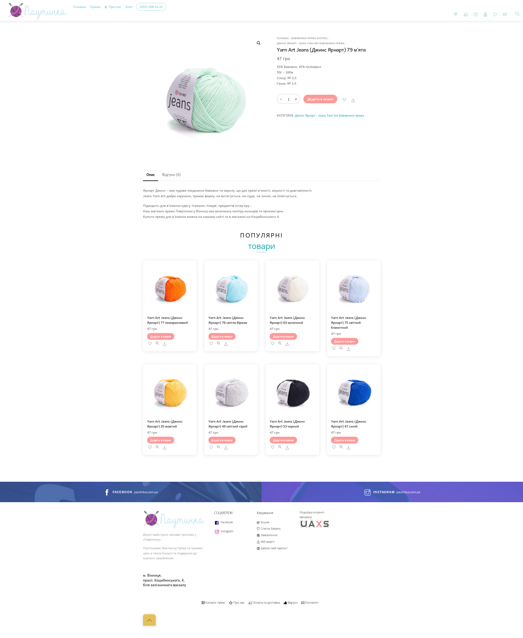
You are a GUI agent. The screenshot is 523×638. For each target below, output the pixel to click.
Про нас (114, 6)
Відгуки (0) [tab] (171, 174)
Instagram (226, 531)
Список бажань (270, 528)
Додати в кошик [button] (160, 336)
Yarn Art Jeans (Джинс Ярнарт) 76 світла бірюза (227, 320)
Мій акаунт (267, 541)
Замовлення (268, 535)
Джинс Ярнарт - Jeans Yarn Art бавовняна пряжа (310, 43)
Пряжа (95, 6)
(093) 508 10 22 (151, 6)
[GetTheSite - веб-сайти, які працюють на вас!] (315, 527)
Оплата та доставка (266, 602)
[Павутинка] (36, 10)
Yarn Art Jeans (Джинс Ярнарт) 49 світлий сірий (227, 424)
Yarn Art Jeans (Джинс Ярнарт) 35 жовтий (164, 424)
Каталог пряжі (215, 602)
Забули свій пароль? (273, 548)
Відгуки (292, 602)
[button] (258, 43)
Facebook (226, 522)
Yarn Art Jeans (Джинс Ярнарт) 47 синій (348, 424)
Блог (129, 6)
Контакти (311, 602)
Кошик (264, 522)
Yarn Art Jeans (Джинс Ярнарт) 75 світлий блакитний (348, 322)
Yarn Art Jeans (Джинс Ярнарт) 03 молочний (287, 320)
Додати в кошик (320, 98)
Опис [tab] (150, 174)
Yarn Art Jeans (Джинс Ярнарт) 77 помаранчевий (167, 320)
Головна (79, 6)
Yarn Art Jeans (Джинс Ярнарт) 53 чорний (287, 424)
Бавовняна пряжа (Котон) (309, 38)
